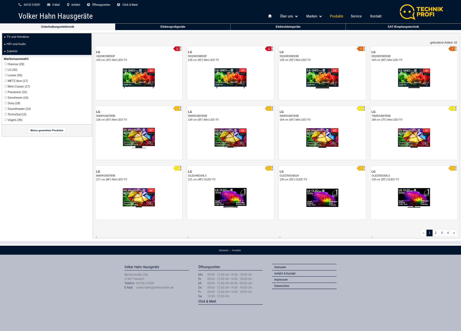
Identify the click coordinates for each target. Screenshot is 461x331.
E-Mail (56, 4)
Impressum (281, 279)
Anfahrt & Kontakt (285, 273)
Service (356, 16)
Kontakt (376, 16)
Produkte (336, 16)
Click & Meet (130, 4)
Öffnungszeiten (101, 4)
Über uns (286, 16)
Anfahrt (75, 4)
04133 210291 (32, 4)
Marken (311, 16)
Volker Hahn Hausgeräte (55, 16)
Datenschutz (281, 286)
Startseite (280, 267)
